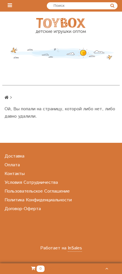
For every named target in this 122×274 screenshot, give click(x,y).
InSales (75, 248)
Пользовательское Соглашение (37, 191)
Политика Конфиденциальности (38, 200)
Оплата (12, 165)
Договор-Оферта (23, 209)
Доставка (14, 156)
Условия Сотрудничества (31, 182)
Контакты (15, 174)
